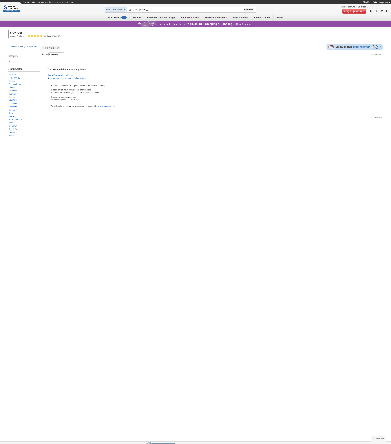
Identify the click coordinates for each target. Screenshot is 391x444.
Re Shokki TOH (15, 119)
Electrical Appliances (216, 17)
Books (279, 17)
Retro (11, 113)
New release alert (104, 106)
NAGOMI (13, 100)
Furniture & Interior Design (161, 17)
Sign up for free (354, 11)
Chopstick (13, 103)
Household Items (190, 17)
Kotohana (13, 91)
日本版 (366, 2)
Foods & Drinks (262, 17)
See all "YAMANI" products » (60, 75)
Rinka (11, 135)
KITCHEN (13, 126)
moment (12, 116)
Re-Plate (12, 75)
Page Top (380, 439)
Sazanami (13, 107)
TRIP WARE (14, 78)
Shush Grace (14, 129)
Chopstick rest (15, 84)
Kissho (12, 110)
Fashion (137, 17)
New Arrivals (117, 17)
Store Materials (240, 17)
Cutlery (12, 81)
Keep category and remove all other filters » (67, 78)
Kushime (12, 94)
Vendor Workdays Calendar (23, 46)
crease (12, 132)
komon (12, 87)
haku (11, 123)
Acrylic (12, 97)
